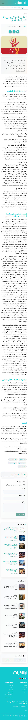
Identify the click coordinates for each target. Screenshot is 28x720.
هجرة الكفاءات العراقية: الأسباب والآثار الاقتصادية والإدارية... (11, 626)
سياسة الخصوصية (9, 695)
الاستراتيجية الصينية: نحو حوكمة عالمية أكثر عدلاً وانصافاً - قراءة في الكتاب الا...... (10, 635)
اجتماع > (25, 14)
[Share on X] (14, 31)
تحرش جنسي (22, 460)
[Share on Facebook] (17, 31)
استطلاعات (24, 690)
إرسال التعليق (20, 514)
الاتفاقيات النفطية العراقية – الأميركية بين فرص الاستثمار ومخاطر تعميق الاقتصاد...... (10, 607)
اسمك (23, 488)
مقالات (25, 685)
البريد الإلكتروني (21, 495)
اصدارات (25, 687)
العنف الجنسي (22, 463)
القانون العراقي (22, 466)
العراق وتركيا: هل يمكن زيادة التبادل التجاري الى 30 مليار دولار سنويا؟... (10, 588)
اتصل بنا (11, 690)
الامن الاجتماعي (13, 460)
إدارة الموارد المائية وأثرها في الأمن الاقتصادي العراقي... (10, 597)
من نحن (11, 685)
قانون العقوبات (12, 463)
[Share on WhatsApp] (10, 31)
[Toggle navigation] (3, 2)
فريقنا (11, 687)
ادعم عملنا (10, 692)
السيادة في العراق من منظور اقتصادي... (11, 616)
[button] (12, 7)
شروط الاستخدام (9, 697)
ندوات (25, 692)
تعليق (23, 502)
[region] (14, 7)
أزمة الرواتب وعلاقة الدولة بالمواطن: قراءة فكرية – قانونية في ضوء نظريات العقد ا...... (10, 645)
